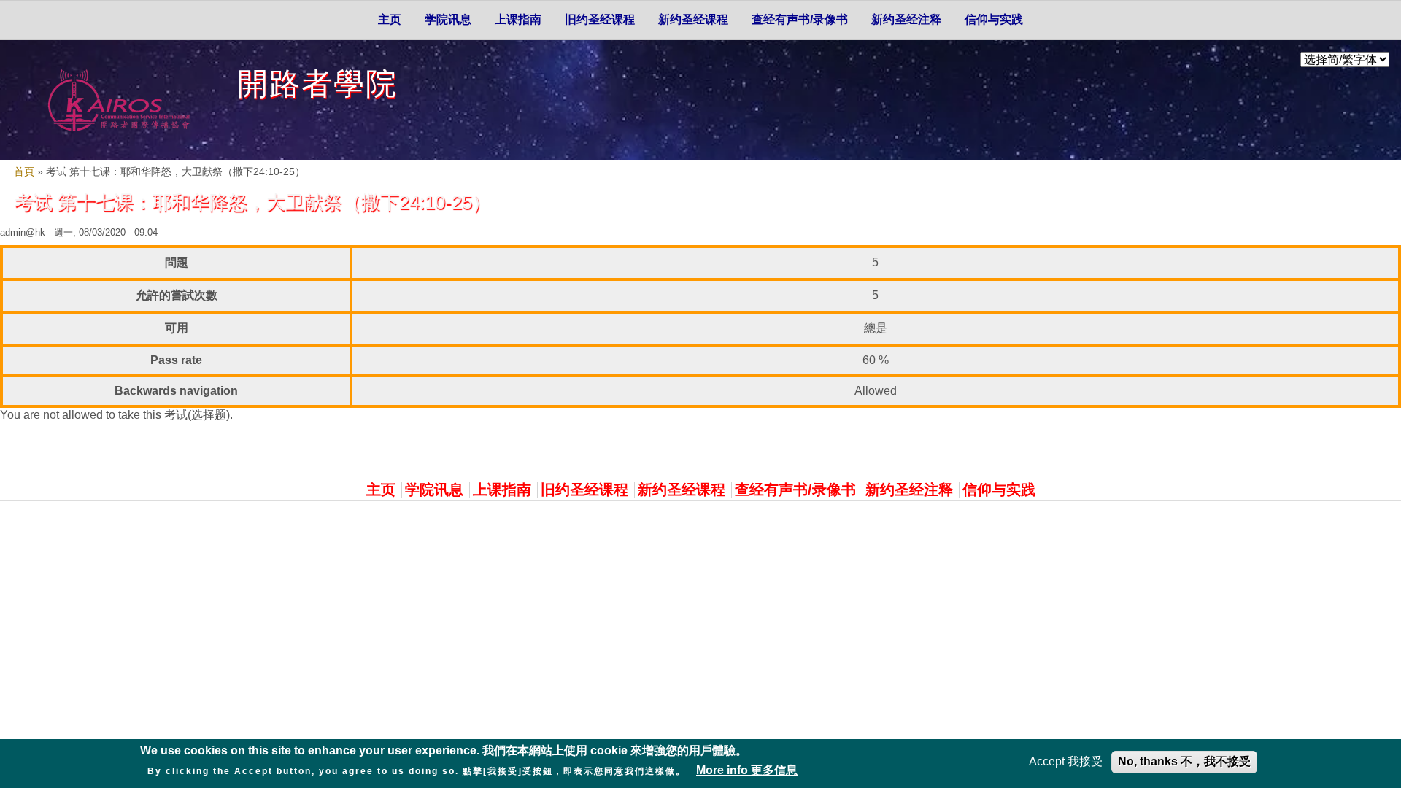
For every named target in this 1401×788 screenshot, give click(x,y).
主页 (389, 19)
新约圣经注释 (906, 19)
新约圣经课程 (693, 19)
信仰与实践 (994, 19)
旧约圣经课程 (600, 19)
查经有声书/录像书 (800, 19)
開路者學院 (317, 83)
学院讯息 (448, 19)
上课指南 (518, 19)
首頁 (24, 171)
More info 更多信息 (747, 769)
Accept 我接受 (1066, 761)
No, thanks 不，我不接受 (1184, 761)
